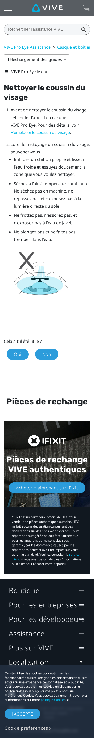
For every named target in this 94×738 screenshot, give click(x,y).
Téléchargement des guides (35, 59)
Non (46, 354)
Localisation (29, 662)
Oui (17, 354)
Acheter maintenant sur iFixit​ (47, 488)
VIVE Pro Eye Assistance (27, 47)
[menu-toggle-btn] (8, 8)
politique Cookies (53, 700)
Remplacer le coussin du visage (40, 132)
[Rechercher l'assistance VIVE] (82, 29)
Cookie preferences (26, 728)
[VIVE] (47, 8)
